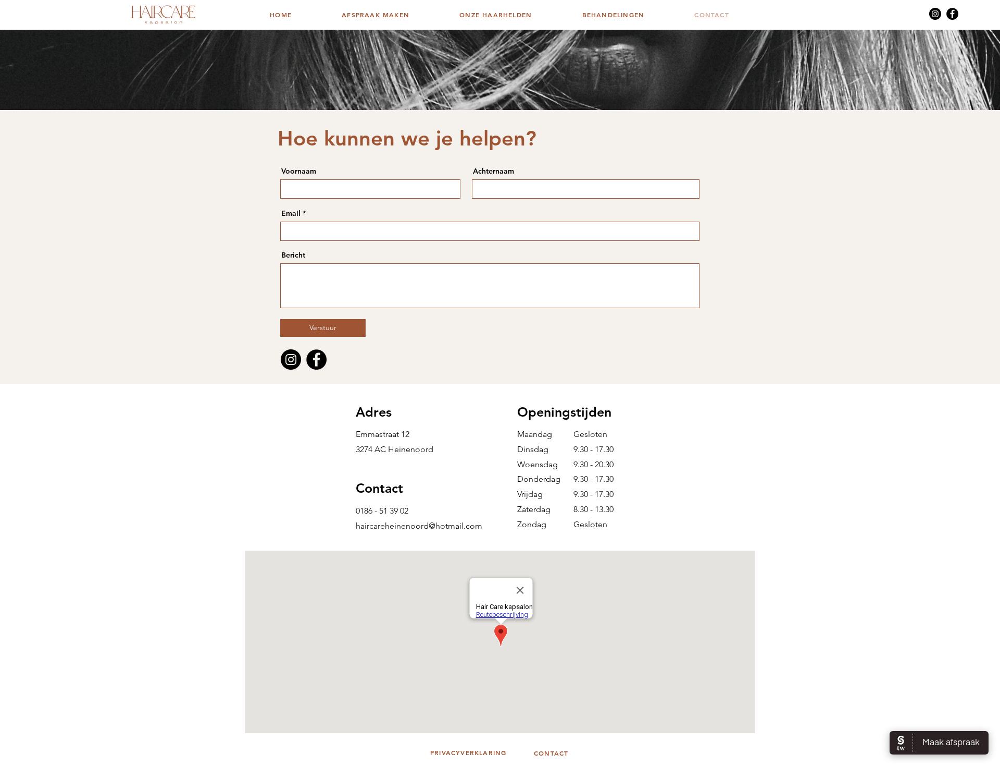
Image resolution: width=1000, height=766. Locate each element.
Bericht (293, 255)
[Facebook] (952, 14)
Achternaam (493, 171)
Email (291, 213)
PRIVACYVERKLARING (468, 752)
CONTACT (551, 753)
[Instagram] (935, 14)
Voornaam (298, 171)
